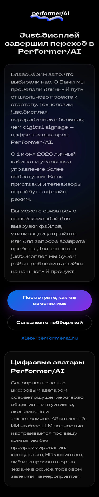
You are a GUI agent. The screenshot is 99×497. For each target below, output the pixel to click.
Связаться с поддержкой (49, 322)
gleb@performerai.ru (49, 338)
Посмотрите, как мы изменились (49, 300)
